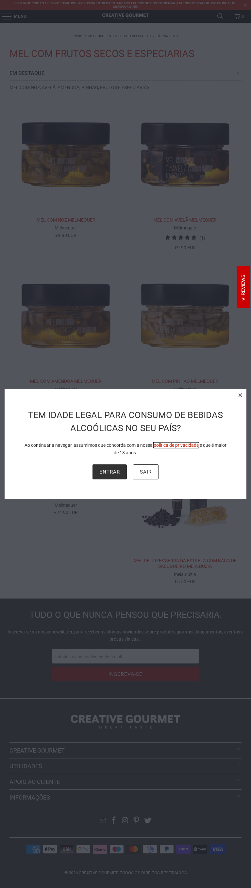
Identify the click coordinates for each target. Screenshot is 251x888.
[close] (240, 395)
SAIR (146, 472)
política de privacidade (176, 445)
